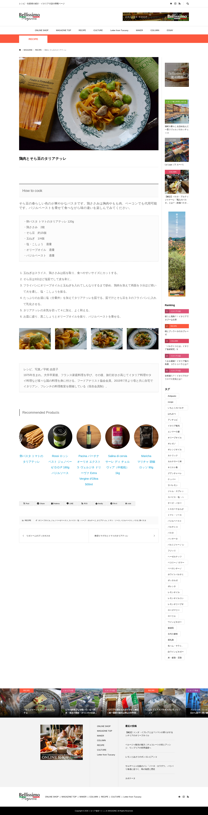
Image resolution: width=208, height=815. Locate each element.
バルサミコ (173, 527)
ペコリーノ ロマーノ (176, 563)
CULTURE (98, 30)
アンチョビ (173, 420)
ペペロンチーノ (175, 568)
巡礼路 (171, 640)
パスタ (136, 520)
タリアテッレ (102, 520)
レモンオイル (174, 592)
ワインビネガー (175, 622)
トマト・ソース (114, 520)
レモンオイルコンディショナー (176, 599)
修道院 (171, 628)
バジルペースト (127, 520)
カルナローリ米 (175, 461)
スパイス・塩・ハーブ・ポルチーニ (82, 520)
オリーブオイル (44, 520)
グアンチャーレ (175, 473)
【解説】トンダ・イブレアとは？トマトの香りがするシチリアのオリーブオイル (149, 734)
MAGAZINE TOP (63, 30)
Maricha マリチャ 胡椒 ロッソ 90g (146, 461)
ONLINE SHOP (41, 30)
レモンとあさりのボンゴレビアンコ (141, 757)
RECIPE (82, 30)
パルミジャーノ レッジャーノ (176, 545)
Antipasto (172, 396)
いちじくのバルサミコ (176, 408)
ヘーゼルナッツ (175, 556)
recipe (170, 402)
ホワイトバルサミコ (176, 575)
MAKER (139, 30)
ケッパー (172, 479)
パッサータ (173, 539)
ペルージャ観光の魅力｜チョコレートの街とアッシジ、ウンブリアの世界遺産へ (148, 746)
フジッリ (172, 550)
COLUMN (155, 30)
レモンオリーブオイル (176, 605)
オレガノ (172, 443)
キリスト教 (173, 467)
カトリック (173, 455)
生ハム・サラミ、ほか (176, 646)
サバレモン (173, 485)
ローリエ (172, 616)
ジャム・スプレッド (176, 492)
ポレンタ (172, 586)
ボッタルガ (173, 580)
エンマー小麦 (174, 432)
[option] (21, 703)
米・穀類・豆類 (175, 658)
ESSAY (170, 30)
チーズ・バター (175, 503)
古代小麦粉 (173, 634)
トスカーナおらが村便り (176, 509)
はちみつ (172, 414)
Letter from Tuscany (119, 30)
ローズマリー (174, 610)
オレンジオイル (175, 449)
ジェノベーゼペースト (59, 520)
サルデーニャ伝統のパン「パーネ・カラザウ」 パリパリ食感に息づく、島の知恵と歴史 (149, 767)
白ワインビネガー (176, 652)
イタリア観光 (174, 426)
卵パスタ (142, 520)
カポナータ (130, 778)
